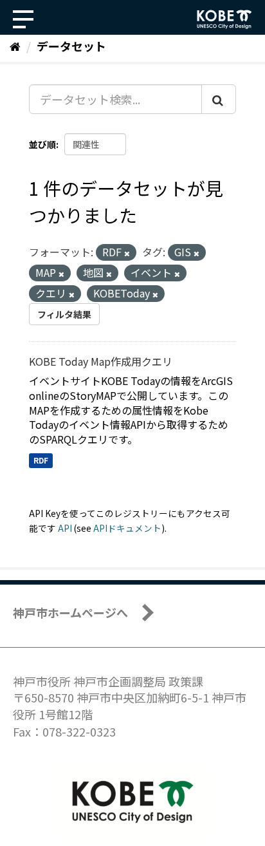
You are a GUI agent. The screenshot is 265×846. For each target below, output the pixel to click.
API (65, 528)
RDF (40, 460)
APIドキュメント (127, 528)
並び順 (42, 144)
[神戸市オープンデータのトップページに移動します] (224, 19)
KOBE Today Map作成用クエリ (100, 361)
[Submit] (218, 99)
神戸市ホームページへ (70, 612)
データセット (71, 45)
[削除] (127, 253)
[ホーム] (15, 45)
